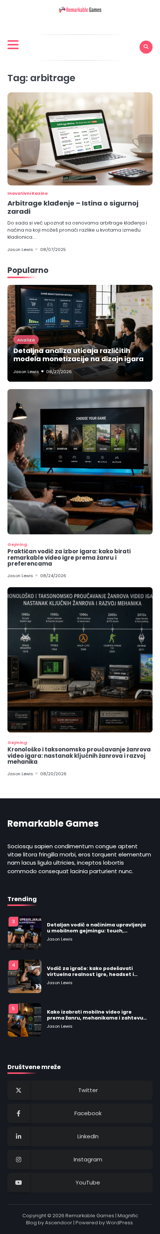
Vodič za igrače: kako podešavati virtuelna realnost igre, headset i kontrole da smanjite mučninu (90, 971)
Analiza (26, 340)
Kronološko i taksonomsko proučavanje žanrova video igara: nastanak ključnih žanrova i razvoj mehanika (79, 755)
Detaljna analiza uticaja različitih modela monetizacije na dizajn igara (78, 354)
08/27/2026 (59, 372)
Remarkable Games (89, 1215)
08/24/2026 (53, 576)
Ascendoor (58, 1222)
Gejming (17, 544)
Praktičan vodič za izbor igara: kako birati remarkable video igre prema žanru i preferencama (69, 557)
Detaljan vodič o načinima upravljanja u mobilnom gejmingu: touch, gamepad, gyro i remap (96, 928)
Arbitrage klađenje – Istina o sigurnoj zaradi (72, 207)
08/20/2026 (53, 774)
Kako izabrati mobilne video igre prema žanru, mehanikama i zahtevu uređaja (95, 1015)
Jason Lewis (20, 249)
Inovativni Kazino (27, 193)
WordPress (119, 1222)
